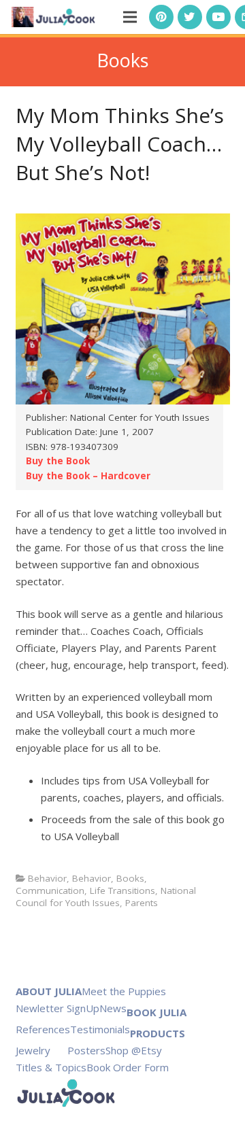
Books (130, 878)
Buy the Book (58, 461)
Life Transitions (122, 890)
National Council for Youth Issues (106, 896)
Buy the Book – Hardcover (88, 476)
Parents (141, 903)
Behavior (47, 878)
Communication (50, 890)
